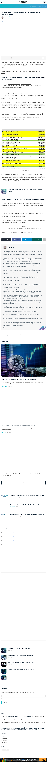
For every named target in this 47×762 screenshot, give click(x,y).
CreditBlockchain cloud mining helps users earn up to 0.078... (21, 669)
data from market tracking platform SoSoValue (19, 84)
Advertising (4, 738)
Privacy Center (4, 742)
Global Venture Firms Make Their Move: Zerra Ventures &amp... (21, 662)
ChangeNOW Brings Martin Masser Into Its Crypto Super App (21, 655)
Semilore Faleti (8, 16)
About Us (3, 736)
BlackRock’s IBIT (5, 177)
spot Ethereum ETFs (24, 203)
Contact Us (4, 740)
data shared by (21, 114)
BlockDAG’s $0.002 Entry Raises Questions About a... (19, 648)
